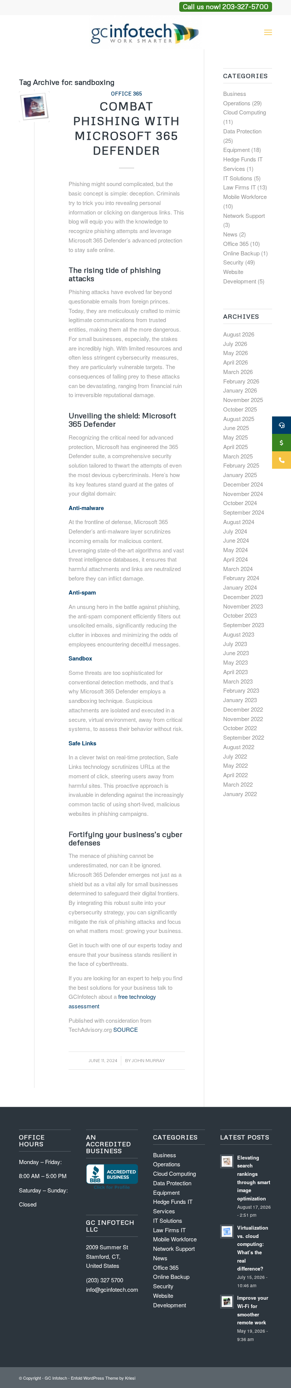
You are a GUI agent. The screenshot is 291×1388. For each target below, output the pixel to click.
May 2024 (235, 550)
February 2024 (241, 578)
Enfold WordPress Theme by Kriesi (103, 1378)
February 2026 (241, 381)
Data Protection (242, 131)
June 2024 (236, 540)
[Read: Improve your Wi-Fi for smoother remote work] (227, 1301)
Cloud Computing (244, 112)
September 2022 (243, 737)
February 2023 (241, 690)
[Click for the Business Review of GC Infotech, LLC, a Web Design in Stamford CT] (112, 1188)
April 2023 (235, 672)
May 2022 (235, 765)
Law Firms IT (239, 187)
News (230, 234)
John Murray (148, 1060)
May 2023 (235, 662)
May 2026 (235, 353)
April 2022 (235, 775)
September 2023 (243, 625)
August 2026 (238, 334)
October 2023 (240, 615)
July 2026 (235, 343)
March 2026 (238, 372)
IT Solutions (237, 178)
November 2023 (243, 606)
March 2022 (238, 784)
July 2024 (235, 531)
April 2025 (235, 447)
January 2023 (240, 700)
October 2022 (240, 728)
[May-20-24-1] (34, 106)
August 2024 (238, 522)
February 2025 (241, 465)
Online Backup (241, 253)
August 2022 (238, 747)
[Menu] (268, 32)
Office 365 (126, 93)
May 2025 (235, 437)
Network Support (244, 215)
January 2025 (240, 475)
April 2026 (235, 362)
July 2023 (235, 644)
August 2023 (238, 634)
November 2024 (243, 494)
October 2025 (240, 409)
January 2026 (240, 390)
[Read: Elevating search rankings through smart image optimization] (227, 1161)
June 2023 (236, 653)
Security (233, 262)
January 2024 (240, 587)
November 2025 (243, 400)
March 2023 (238, 681)
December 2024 (243, 484)
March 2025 (238, 456)
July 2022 (235, 756)
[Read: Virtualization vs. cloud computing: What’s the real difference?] (227, 1231)
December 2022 (243, 709)
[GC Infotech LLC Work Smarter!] (145, 32)
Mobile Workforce (245, 196)
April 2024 (235, 559)
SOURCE (125, 1029)
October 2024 (240, 503)
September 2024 (243, 512)
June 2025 (236, 428)
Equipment (236, 149)
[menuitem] (268, 32)
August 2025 (238, 419)
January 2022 (240, 794)
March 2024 (238, 569)
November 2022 (243, 719)
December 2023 (243, 597)
